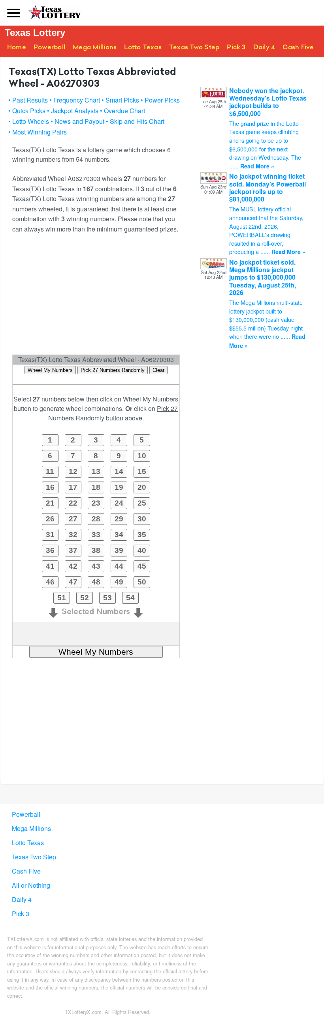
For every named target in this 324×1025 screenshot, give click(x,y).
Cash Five (298, 47)
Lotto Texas (143, 47)
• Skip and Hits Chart (135, 121)
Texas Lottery (35, 32)
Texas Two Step (194, 47)
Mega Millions (95, 47)
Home (16, 47)
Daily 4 (264, 47)
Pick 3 (236, 47)
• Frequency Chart (74, 100)
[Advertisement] (96, 297)
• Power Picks (160, 100)
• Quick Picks (26, 110)
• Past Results (28, 100)
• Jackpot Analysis (72, 110)
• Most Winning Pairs (37, 131)
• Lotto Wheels (28, 121)
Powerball (49, 47)
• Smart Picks (120, 100)
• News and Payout (77, 121)
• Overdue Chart (122, 110)
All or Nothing (31, 885)
